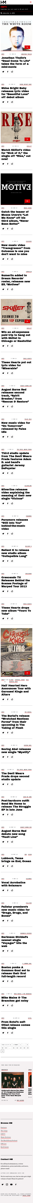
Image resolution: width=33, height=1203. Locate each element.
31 (13, 1048)
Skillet (29, 146)
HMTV (2, 54)
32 (17, 1048)
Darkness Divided (26, 933)
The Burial (28, 712)
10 (2, 1048)
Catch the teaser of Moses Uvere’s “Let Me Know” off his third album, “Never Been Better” (15, 217)
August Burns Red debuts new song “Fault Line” (13, 834)
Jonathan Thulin (26, 54)
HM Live (3, 1144)
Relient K (28, 546)
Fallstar (29, 903)
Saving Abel (28, 745)
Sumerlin (29, 271)
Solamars (29, 878)
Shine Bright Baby (26, 84)
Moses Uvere (28, 208)
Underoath (4, 1069)
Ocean (30, 854)
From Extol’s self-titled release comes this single (15, 1025)
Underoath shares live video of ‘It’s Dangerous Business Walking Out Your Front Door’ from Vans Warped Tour (12, 1094)
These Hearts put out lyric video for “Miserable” (16, 365)
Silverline (28, 485)
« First (15, 1044)
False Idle (28, 419)
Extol (30, 1018)
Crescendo (28, 573)
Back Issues (5, 1147)
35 (28, 1048)
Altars (11, 680)
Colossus (29, 241)
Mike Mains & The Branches (23, 994)
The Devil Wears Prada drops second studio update (15, 776)
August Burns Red (26, 386)
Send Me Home (27, 797)
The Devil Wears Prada (24, 449)
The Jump (4, 1131)
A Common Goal (27, 963)
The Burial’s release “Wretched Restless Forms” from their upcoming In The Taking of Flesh (15, 721)
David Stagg (26, 1195)
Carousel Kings (20, 680)
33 (20, 1048)
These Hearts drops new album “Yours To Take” (16, 610)
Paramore (29, 516)
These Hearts (27, 358)
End (26, 854)
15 (6, 1048)
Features (4, 1127)
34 (24, 1048)
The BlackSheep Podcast (9, 1140)
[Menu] (30, 2)
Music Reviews (6, 1137)
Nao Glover (20, 1100)
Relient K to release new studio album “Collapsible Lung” (15, 553)
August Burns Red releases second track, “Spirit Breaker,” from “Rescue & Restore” (15, 395)
